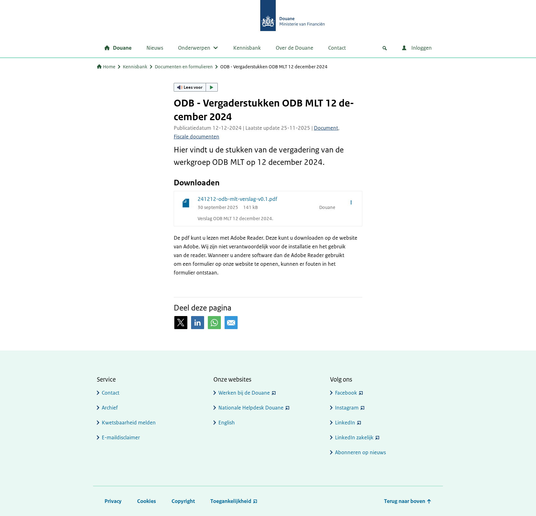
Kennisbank (247, 47)
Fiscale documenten (196, 136)
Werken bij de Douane (244, 392)
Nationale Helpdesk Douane (251, 407)
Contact (337, 47)
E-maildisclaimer (121, 437)
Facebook (346, 392)
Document (326, 127)
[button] (196, 87)
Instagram (347, 407)
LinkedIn (345, 422)
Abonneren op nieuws (360, 452)
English (226, 422)
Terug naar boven (405, 501)
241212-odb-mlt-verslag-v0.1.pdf (237, 199)
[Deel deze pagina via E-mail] (231, 322)
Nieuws (154, 47)
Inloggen (421, 47)
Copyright (183, 501)
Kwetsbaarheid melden (129, 422)
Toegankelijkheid (230, 501)
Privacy (113, 501)
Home (109, 67)
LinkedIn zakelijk (354, 437)
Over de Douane (294, 47)
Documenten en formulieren (184, 67)
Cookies (146, 501)
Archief (110, 407)
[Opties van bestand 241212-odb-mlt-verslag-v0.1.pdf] (351, 202)
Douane (122, 47)
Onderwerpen (194, 47)
